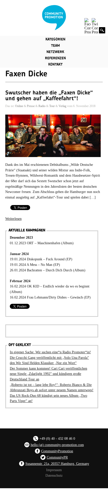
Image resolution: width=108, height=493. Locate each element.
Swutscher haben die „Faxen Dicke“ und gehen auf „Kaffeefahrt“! (49, 95)
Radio (41, 106)
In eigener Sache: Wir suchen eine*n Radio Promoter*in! (50, 352)
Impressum (54, 470)
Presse (31, 106)
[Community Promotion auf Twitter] (95, 26)
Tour (52, 106)
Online (19, 106)
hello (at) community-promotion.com (57, 445)
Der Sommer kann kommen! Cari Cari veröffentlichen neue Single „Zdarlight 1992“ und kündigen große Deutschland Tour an (48, 373)
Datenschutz (54, 475)
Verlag (62, 106)
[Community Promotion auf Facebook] (87, 26)
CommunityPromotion (57, 451)
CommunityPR (57, 457)
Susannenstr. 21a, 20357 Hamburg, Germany (57, 464)
